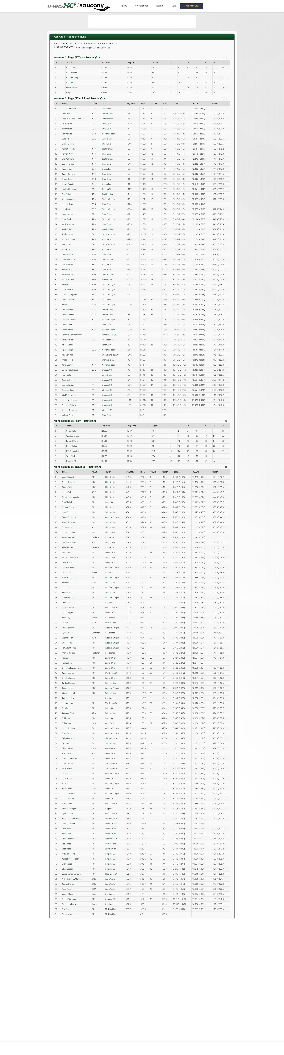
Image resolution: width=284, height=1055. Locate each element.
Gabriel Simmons (69, 899)
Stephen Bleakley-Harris (72, 668)
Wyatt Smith (67, 733)
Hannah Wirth (67, 154)
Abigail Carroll (67, 345)
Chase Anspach (68, 793)
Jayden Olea (67, 582)
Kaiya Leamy (67, 365)
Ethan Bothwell (68, 628)
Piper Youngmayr (69, 350)
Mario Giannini (68, 477)
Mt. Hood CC (107, 390)
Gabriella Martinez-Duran (72, 335)
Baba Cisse (66, 849)
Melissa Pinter (68, 254)
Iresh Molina (67, 129)
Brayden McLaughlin (70, 497)
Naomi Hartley (68, 279)
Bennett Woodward (70, 557)
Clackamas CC (111, 738)
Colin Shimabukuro (69, 758)
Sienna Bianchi (68, 144)
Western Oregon (73, 78)
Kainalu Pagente (68, 522)
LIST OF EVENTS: (64, 47)
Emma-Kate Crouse (70, 370)
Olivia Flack (66, 219)
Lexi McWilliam (68, 385)
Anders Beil (66, 492)
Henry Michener (68, 728)
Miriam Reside (68, 315)
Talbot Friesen (68, 738)
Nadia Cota (66, 375)
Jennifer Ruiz (67, 269)
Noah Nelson (67, 753)
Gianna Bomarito (69, 109)
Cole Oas (65, 909)
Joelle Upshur (67, 234)
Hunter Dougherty (69, 532)
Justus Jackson (68, 673)
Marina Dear (67, 325)
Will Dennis (66, 718)
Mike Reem (66, 829)
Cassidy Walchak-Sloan (71, 119)
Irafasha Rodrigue (69, 809)
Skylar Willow (67, 310)
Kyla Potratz (67, 244)
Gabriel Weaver (68, 608)
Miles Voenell (67, 562)
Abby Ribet (66, 249)
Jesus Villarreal (68, 592)
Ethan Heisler (67, 748)
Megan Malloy (67, 214)
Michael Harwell (68, 693)
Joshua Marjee (68, 884)
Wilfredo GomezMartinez (72, 879)
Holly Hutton (67, 209)
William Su (66, 723)
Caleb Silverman (68, 824)
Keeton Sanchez (68, 567)
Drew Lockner (67, 763)
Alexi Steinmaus (68, 224)
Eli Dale (65, 623)
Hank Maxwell (67, 768)
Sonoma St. (71, 83)
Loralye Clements (69, 189)
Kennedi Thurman (69, 410)
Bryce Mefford (67, 643)
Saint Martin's (71, 73)
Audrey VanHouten (69, 400)
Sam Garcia (67, 708)
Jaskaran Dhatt (68, 713)
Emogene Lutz (68, 274)
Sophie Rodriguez (69, 239)
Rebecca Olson (68, 390)
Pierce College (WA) (110, 335)
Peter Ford (66, 552)
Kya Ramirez (67, 229)
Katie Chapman (68, 199)
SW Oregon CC (108, 340)
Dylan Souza (67, 778)
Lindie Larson (67, 330)
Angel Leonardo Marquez (72, 819)
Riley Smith (66, 284)
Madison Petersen (69, 299)
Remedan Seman (69, 648)
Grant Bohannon (68, 577)
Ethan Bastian (67, 869)
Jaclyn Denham (68, 174)
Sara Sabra (66, 194)
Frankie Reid (67, 663)
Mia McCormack (68, 395)
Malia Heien (67, 139)
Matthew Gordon (69, 542)
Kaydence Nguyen (69, 294)
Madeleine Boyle (68, 259)
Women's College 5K (85, 48)
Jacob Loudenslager (70, 859)
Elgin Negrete (67, 814)
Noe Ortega (66, 844)
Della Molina (67, 124)
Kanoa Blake (67, 587)
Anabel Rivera (67, 360)
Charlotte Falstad (69, 320)
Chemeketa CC (108, 360)
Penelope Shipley (69, 405)
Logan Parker (67, 638)
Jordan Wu (66, 834)
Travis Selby (67, 527)
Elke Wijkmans (68, 159)
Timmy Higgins (68, 743)
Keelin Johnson (68, 380)
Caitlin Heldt (67, 134)
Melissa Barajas (68, 415)
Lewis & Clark (72, 88)
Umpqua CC (71, 93)
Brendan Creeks (68, 678)
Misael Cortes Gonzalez (71, 874)
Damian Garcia (68, 507)
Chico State (71, 67)
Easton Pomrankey (69, 517)
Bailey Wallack (68, 340)
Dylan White (67, 487)
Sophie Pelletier (68, 164)
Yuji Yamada (67, 803)
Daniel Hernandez (69, 482)
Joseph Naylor (68, 788)
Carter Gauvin (67, 773)
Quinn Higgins (67, 613)
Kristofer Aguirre (68, 854)
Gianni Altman (68, 914)
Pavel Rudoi (66, 889)
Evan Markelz (67, 502)
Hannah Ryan (67, 204)
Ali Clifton (66, 304)
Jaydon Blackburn (69, 683)
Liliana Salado (67, 264)
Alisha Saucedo (68, 149)
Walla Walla (71, 456)
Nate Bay (65, 658)
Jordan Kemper (68, 688)
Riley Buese (66, 114)
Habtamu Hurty (68, 703)
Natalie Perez (67, 289)
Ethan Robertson (68, 839)
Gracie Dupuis (68, 179)
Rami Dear (66, 783)
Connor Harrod (68, 798)
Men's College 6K (102, 48)
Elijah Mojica (67, 864)
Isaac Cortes (67, 512)
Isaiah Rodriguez (68, 598)
